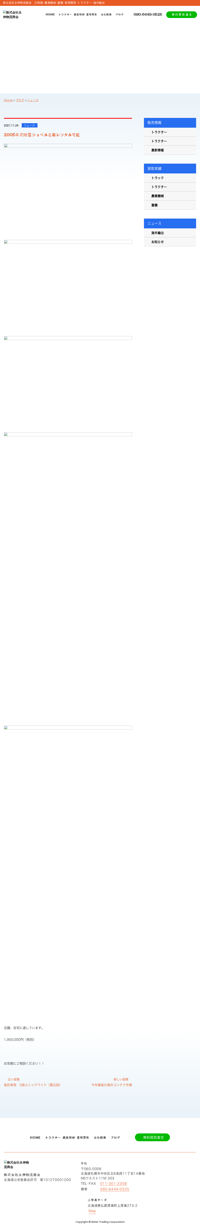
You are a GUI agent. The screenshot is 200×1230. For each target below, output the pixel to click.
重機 (154, 205)
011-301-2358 (113, 1183)
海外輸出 (157, 232)
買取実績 (154, 168)
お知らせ (157, 241)
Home (8, 100)
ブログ (119, 14)
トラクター (159, 132)
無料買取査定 (182, 14)
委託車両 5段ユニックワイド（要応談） (33, 1084)
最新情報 (157, 150)
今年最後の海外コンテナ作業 (111, 1084)
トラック (157, 177)
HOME (50, 14)
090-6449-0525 (148, 14)
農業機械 (157, 195)
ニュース (33, 100)
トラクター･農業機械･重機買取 (78, 14)
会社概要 (106, 14)
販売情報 (154, 122)
